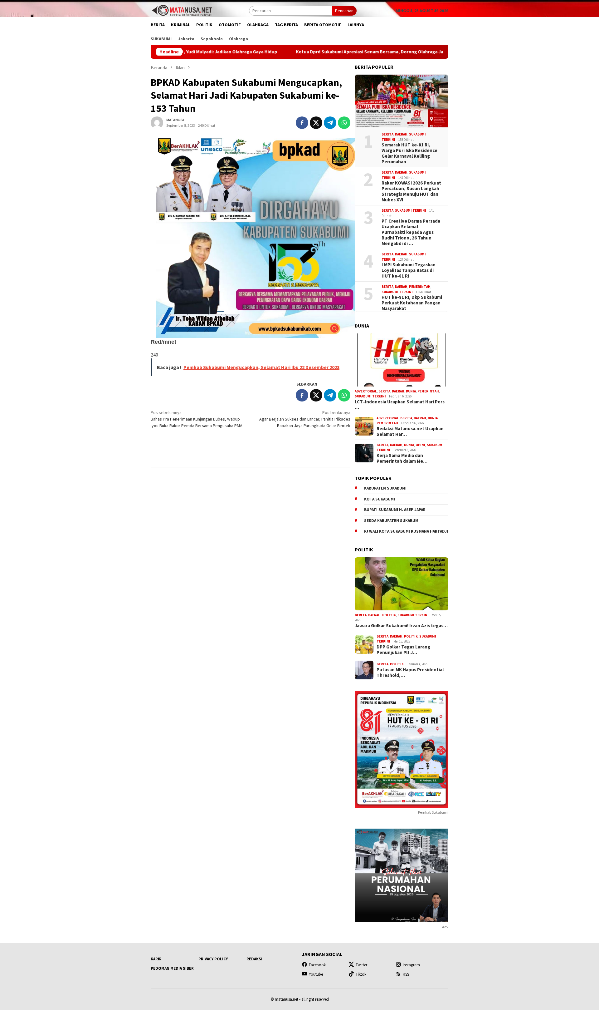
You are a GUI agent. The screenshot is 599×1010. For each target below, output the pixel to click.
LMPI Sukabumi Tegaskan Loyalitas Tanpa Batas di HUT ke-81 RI (409, 270)
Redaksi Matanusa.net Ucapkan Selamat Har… (410, 431)
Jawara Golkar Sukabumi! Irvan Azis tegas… (401, 625)
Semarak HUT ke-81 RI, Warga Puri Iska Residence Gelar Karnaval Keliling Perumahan (409, 153)
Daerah (401, 134)
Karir (156, 959)
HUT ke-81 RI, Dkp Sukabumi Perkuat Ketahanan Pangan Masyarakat (412, 302)
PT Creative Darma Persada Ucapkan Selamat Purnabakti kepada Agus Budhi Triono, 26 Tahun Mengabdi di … (411, 232)
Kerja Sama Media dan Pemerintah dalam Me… (402, 458)
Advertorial (366, 391)
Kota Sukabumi (379, 499)
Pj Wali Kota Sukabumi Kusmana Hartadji (406, 531)
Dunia (411, 391)
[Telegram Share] (330, 122)
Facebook (317, 965)
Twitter (361, 965)
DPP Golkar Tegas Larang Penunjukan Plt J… (403, 649)
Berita (387, 134)
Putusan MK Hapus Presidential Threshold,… (410, 672)
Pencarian (344, 10)
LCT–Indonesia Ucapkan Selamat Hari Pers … (400, 404)
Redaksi (254, 959)
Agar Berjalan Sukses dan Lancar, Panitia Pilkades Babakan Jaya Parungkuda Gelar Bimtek (304, 419)
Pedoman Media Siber (172, 968)
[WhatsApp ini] (344, 122)
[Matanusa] (182, 10)
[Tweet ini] (316, 122)
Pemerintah (420, 286)
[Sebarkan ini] (302, 122)
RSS (406, 974)
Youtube (316, 974)
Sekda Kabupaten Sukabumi (392, 520)
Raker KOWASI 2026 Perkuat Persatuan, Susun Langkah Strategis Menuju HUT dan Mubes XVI (411, 191)
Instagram (411, 965)
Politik (389, 615)
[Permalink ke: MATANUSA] (157, 122)
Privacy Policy (213, 959)
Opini (420, 445)
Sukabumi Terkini (410, 210)
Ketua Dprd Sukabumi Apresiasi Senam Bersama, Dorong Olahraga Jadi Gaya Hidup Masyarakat (347, 52)
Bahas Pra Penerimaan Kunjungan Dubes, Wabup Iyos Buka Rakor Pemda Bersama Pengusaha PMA (196, 419)
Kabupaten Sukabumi (385, 488)
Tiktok (361, 974)
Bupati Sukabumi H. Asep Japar (395, 509)
